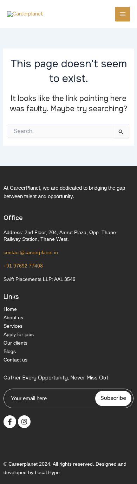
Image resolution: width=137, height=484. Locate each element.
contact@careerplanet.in (31, 252)
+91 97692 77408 (23, 266)
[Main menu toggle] (122, 14)
